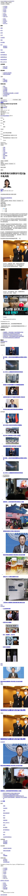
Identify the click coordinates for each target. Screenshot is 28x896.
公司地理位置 (6, 94)
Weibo (4, 18)
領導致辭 (5, 90)
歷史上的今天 (4, 61)
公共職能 (5, 89)
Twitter (4, 22)
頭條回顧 (3, 52)
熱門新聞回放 (4, 54)
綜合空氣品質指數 (5, 115)
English (4, 872)
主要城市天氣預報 (7, 72)
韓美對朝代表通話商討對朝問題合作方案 (12, 335)
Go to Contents (4, 1)
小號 (6, 208)
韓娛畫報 (5, 47)
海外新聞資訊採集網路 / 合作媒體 (10, 93)
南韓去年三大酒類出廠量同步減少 (11, 794)
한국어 (4, 870)
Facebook (5, 21)
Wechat (4, 19)
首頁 (4, 86)
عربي (4, 874)
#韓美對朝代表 (4, 101)
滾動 (2, 28)
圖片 (2, 44)
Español (4, 876)
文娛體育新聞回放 (7, 837)
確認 (2, 169)
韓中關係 (3, 42)
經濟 (2, 32)
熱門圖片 (3, 606)
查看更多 (5, 107)
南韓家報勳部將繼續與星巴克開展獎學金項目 (13, 796)
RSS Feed (5, 23)
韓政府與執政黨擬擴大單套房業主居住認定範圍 (11, 681)
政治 (2, 30)
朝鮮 (2, 40)
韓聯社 (2, 102)
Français (5, 877)
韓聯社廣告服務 (6, 74)
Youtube (5, 317)
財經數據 (5, 68)
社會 (2, 35)
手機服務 (5, 80)
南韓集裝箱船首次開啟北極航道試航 (11, 793)
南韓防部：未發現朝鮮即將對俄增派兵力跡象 (11, 790)
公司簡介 (5, 87)
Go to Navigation (10, 1)
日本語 (4, 873)
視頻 (2, 49)
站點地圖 (5, 81)
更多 (2, 604)
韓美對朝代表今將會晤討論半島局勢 (11, 333)
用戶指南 (5, 95)
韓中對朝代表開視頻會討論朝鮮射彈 (11, 337)
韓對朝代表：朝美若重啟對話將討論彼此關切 (13, 336)
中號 (6, 210)
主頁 (2, 801)
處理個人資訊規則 (5, 880)
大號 (6, 211)
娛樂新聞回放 (4, 57)
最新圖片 (5, 46)
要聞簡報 (5, 843)
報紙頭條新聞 (4, 59)
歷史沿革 (5, 91)
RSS (4, 78)
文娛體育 (3, 37)
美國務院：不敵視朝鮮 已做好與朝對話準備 (13, 332)
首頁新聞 (3, 741)
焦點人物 (5, 66)
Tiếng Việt (5, 878)
